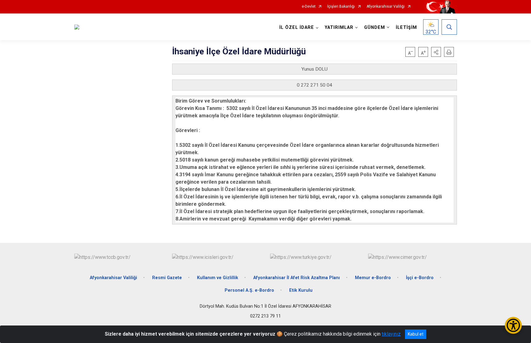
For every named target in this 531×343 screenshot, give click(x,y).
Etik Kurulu (301, 290)
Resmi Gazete (167, 277)
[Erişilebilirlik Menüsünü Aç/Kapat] (513, 325)
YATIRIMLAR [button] (339, 27)
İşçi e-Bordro (420, 277)
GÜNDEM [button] (374, 27)
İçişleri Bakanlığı (341, 7)
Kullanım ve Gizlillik (217, 277)
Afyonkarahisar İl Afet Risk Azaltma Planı (296, 277)
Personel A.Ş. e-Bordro (249, 290)
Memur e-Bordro (373, 277)
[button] (436, 52)
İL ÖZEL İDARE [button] (296, 27)
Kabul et (415, 334)
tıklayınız (391, 334)
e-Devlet (309, 7)
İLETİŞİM (406, 27)
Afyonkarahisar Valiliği (386, 7)
